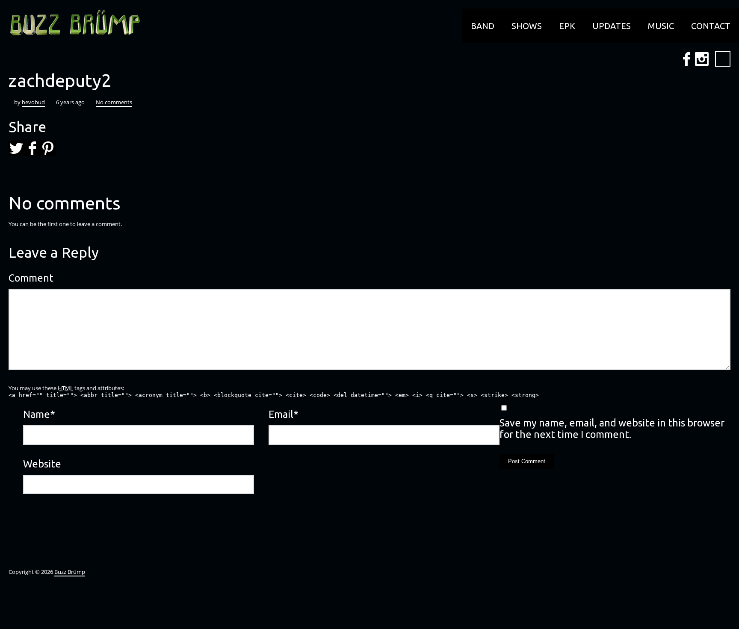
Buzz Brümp (69, 572)
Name (39, 414)
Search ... (722, 59)
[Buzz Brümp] (70, 24)
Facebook (686, 59)
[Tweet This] (16, 148)
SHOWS (526, 26)
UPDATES (611, 26)
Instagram (701, 59)
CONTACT (710, 26)
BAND (482, 26)
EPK (567, 26)
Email (284, 414)
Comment (31, 277)
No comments (114, 102)
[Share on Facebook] (32, 148)
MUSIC (661, 26)
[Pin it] (48, 148)
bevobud (33, 102)
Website (42, 463)
